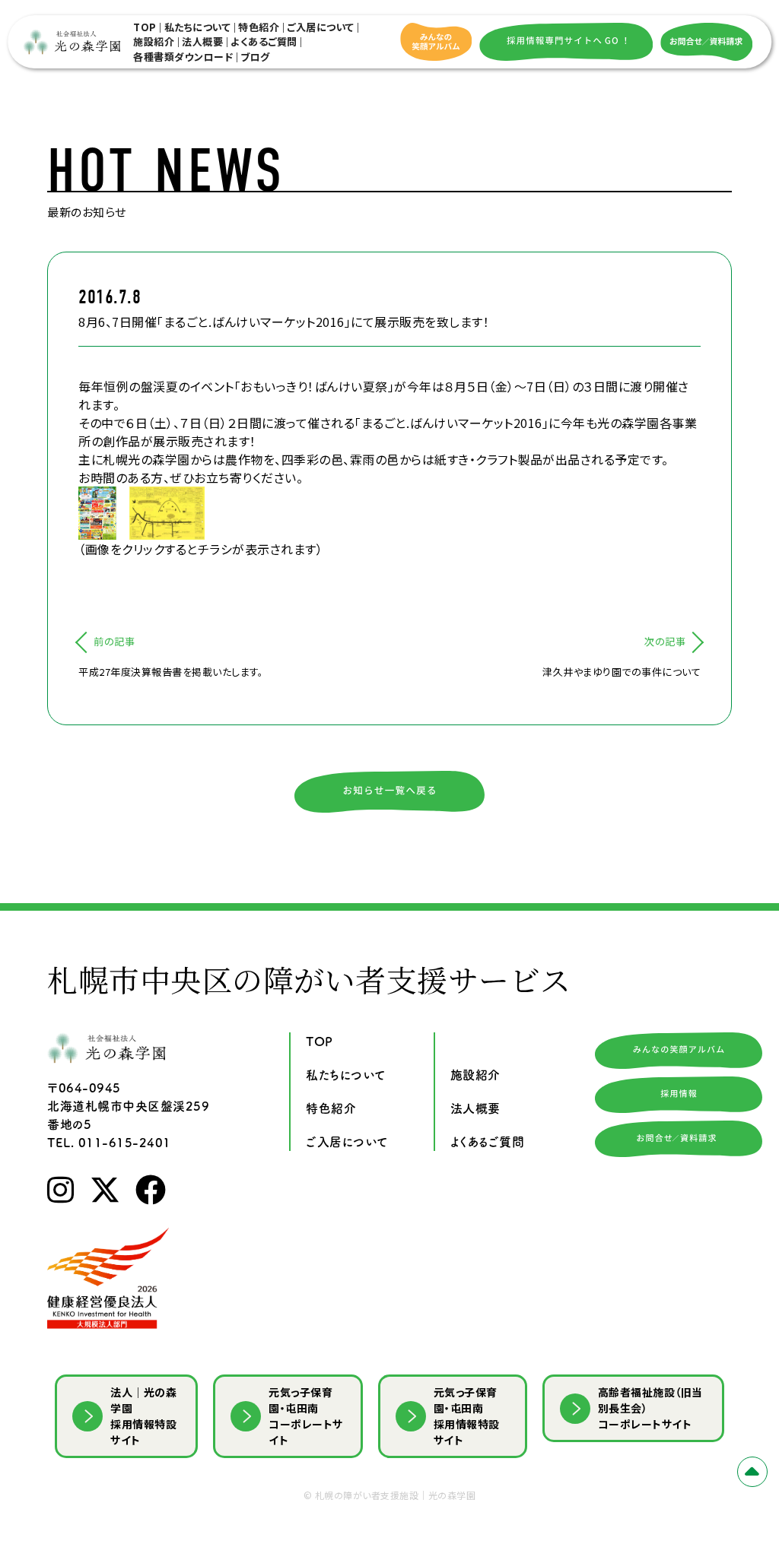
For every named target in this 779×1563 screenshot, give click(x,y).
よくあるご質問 (264, 41)
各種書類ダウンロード (183, 56)
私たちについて (197, 27)
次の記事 (664, 641)
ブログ (255, 56)
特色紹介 (258, 27)
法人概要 (202, 41)
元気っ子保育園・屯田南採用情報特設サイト (467, 1415)
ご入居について (321, 27)
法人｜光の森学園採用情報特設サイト (143, 1415)
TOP (145, 27)
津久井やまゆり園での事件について (621, 671)
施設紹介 (153, 41)
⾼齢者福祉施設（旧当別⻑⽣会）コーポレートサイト (650, 1407)
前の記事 (114, 641)
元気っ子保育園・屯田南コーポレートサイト (306, 1415)
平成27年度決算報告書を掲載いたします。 (170, 671)
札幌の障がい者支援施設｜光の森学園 (395, 1494)
